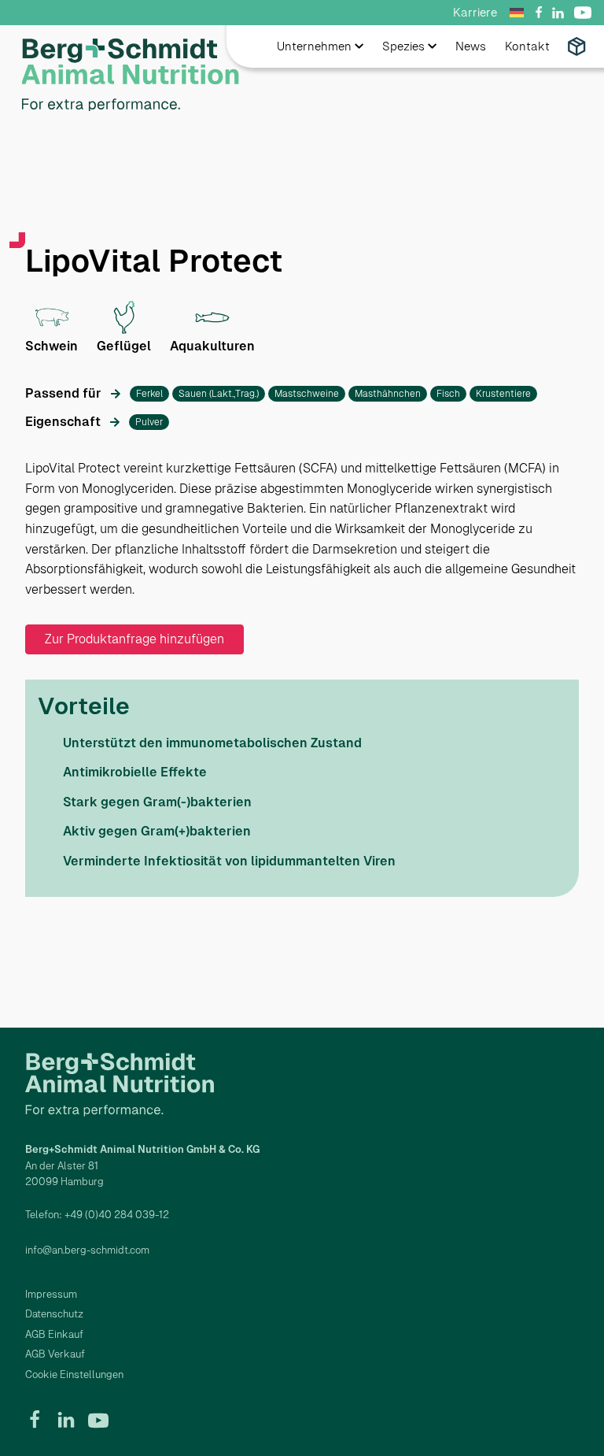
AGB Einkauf (54, 1334)
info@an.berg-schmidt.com (87, 1250)
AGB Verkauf (55, 1354)
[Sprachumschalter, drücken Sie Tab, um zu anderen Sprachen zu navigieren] (519, 13)
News (470, 46)
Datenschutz (54, 1314)
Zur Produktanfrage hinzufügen (134, 639)
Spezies (403, 46)
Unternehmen (314, 46)
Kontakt (527, 46)
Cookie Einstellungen (74, 1374)
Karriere (475, 12)
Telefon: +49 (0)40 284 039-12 (97, 1215)
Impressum (51, 1294)
